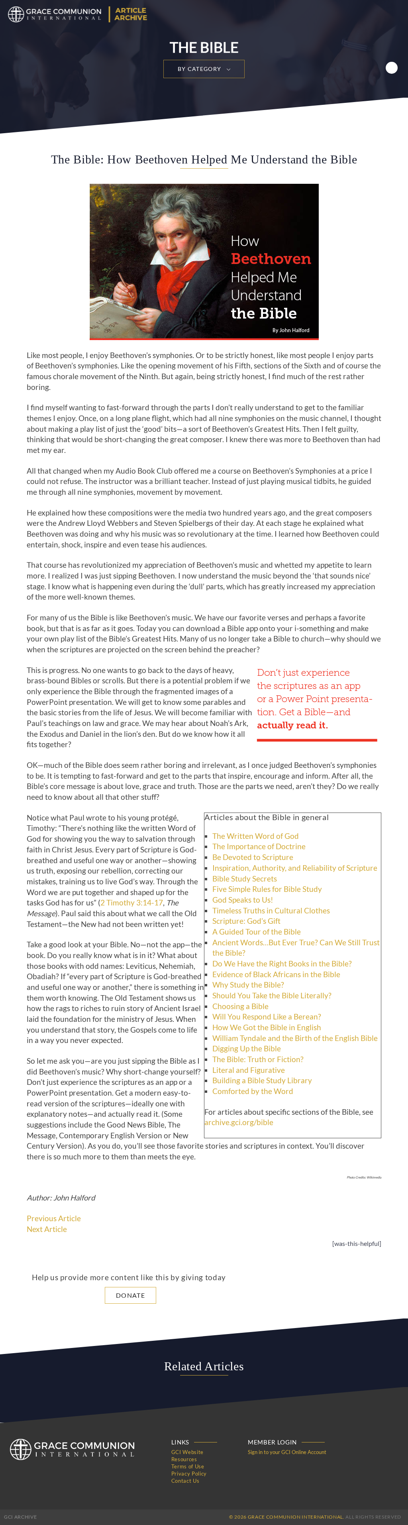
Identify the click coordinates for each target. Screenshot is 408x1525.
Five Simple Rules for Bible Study (267, 889)
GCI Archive (20, 1517)
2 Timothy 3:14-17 (131, 902)
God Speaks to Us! (242, 899)
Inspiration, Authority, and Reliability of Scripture (294, 868)
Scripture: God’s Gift (246, 921)
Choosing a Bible (240, 1006)
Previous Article (54, 1218)
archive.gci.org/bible (238, 1122)
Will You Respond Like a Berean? (266, 1016)
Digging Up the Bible (246, 1048)
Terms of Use (187, 1466)
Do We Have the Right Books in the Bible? (282, 963)
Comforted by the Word (252, 1091)
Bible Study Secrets (244, 878)
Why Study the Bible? (248, 984)
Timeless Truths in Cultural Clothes (271, 910)
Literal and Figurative (248, 1070)
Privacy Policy (189, 1473)
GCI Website (187, 1452)
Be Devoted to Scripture (252, 857)
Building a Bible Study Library (262, 1080)
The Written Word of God (255, 836)
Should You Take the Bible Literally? (272, 995)
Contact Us (185, 1481)
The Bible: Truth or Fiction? (258, 1059)
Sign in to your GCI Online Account (287, 1452)
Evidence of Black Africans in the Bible (276, 974)
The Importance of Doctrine (259, 846)
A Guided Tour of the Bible (256, 931)
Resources (184, 1459)
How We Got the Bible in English (266, 1027)
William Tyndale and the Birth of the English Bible (295, 1038)
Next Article (47, 1229)
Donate (130, 1295)
